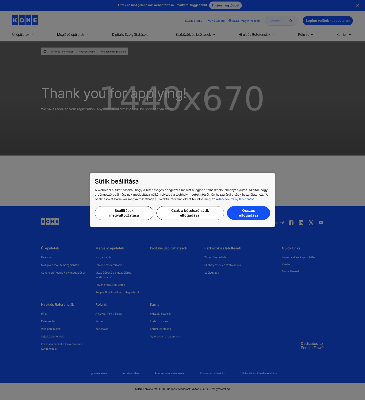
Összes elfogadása (248, 213)
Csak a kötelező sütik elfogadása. (190, 213)
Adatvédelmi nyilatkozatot (235, 199)
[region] (182, 200)
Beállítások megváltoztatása (124, 213)
